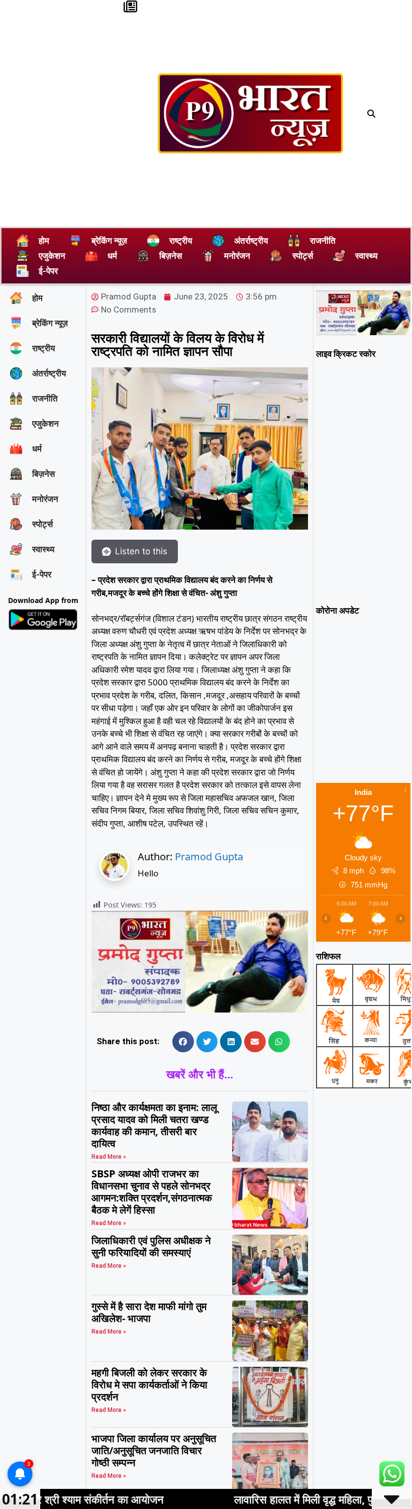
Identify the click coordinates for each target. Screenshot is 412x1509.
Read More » (108, 1156)
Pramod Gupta (209, 856)
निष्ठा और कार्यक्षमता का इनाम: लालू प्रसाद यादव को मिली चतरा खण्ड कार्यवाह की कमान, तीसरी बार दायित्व (154, 1125)
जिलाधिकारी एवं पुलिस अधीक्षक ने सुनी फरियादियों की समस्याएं (151, 1246)
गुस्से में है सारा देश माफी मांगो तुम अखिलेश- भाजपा (149, 1312)
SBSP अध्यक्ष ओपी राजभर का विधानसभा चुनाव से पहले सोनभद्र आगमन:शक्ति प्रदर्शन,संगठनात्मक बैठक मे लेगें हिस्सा (151, 1192)
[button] (371, 113)
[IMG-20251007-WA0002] (199, 1009)
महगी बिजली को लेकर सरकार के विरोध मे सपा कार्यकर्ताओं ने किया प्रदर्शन (149, 1384)
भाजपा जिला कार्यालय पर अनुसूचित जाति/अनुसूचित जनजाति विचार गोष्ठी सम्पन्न (153, 1450)
